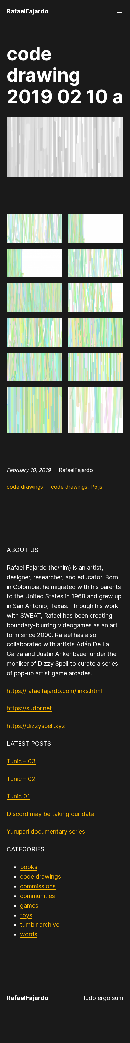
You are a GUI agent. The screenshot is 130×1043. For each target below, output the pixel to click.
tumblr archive (39, 924)
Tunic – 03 (21, 761)
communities (37, 895)
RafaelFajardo (27, 11)
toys (26, 915)
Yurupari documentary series (46, 831)
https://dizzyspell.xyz (36, 725)
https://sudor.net (29, 708)
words (28, 934)
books (28, 867)
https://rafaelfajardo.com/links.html (54, 690)
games (29, 905)
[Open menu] (119, 11)
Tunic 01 (18, 796)
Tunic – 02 (21, 778)
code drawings (25, 486)
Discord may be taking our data (50, 813)
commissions (38, 886)
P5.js (96, 486)
